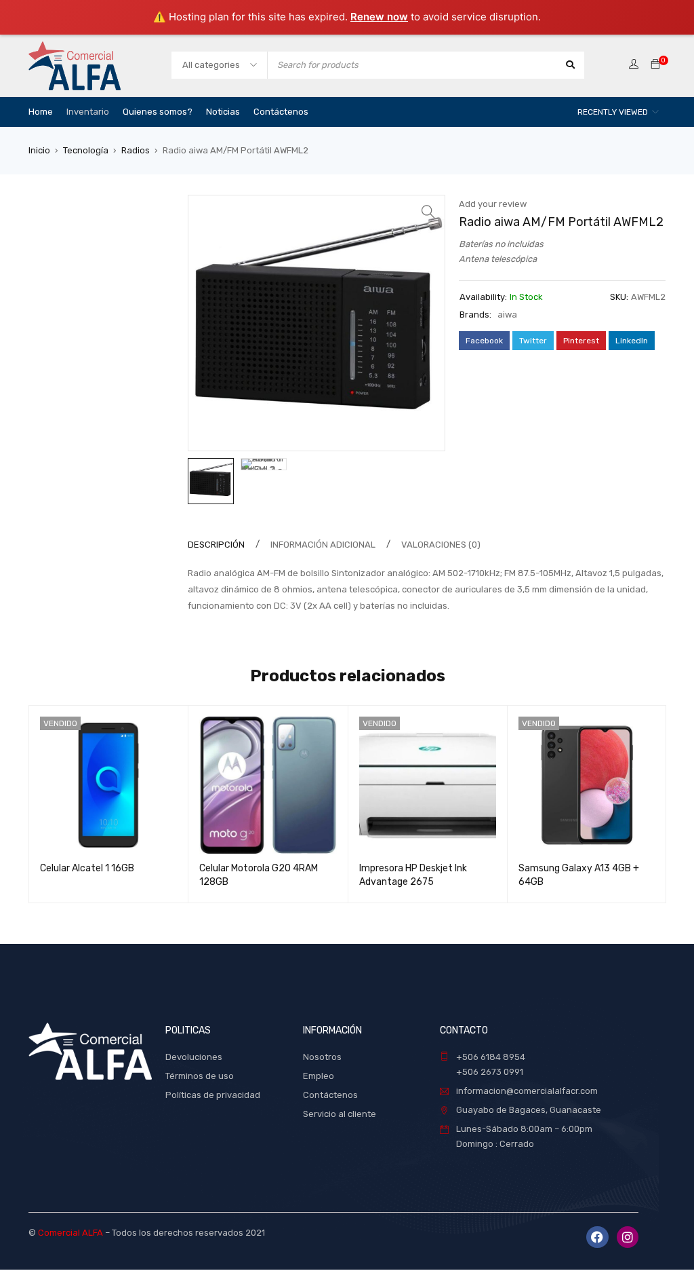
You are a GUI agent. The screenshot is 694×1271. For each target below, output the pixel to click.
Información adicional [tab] (322, 544)
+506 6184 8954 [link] (490, 1057)
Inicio (39, 150)
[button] (428, 212)
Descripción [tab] (216, 544)
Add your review (493, 204)
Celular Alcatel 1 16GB (87, 868)
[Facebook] (597, 1237)
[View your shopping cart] (655, 65)
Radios (135, 150)
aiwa (507, 314)
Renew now (379, 16)
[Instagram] (627, 1237)
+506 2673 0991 (489, 1072)
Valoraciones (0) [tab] (441, 544)
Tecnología (85, 150)
